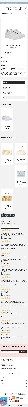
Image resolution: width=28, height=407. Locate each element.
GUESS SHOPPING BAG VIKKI (21, 160)
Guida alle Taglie (5, 57)
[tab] (14, 82)
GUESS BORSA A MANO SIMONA (7, 160)
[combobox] (14, 13)
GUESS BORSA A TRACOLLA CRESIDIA (21, 182)
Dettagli (5, 82)
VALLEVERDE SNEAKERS (7, 125)
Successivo (14, 227)
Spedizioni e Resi (7, 98)
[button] (11, 43)
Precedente (5, 227)
